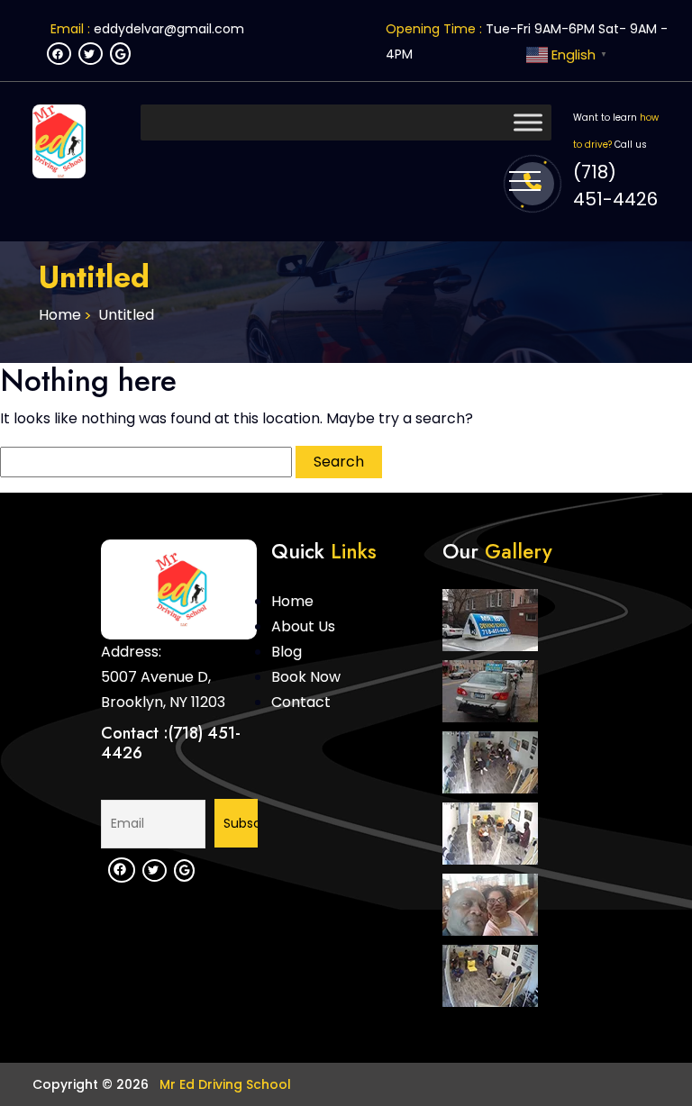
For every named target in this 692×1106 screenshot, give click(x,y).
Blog (286, 651)
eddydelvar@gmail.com (169, 29)
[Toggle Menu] (528, 122)
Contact (301, 702)
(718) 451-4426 (535, 733)
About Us (303, 626)
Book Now (306, 676)
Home (60, 314)
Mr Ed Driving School (223, 1084)
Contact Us (535, 594)
